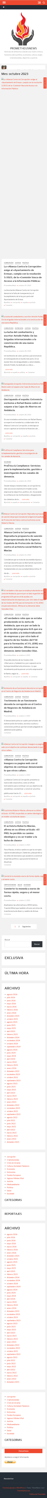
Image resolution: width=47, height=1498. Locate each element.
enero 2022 (11, 1139)
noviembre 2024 (13, 1040)
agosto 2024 (12, 1050)
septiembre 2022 (13, 1114)
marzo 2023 (12, 1096)
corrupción (8, 263)
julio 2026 (11, 997)
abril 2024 (11, 1059)
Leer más (9, 369)
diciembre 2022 (13, 1105)
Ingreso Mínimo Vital (15, 1178)
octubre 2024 (12, 1043)
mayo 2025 (11, 1028)
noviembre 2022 (13, 1108)
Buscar (7, 940)
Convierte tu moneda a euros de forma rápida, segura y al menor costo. (22, 892)
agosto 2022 (12, 1117)
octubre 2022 (12, 1111)
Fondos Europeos (14, 1175)
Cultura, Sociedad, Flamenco (18, 1166)
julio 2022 (11, 1120)
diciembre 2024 (13, 1037)
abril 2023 (11, 1093)
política (22, 372)
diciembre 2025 (13, 1016)
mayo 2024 (11, 1056)
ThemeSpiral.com (23, 1491)
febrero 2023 (12, 1099)
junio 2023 (11, 1087)
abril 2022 (11, 1130)
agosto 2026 (12, 994)
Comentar (8, 305)
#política (7, 302)
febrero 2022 (12, 1136)
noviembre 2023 (13, 1074)
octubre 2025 (12, 1019)
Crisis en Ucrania (13, 1163)
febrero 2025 (12, 1034)
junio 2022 (11, 1123)
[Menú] (3, 2)
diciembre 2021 (13, 1142)
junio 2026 (11, 1000)
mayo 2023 (11, 1090)
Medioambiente (13, 1184)
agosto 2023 (12, 1083)
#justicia (7, 372)
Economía (11, 1169)
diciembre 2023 (13, 1071)
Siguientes (26, 926)
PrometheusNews (23, 48)
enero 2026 (11, 1013)
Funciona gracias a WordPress (14, 1488)
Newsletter (9, 1479)
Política (25, 263)
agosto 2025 (12, 1022)
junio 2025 (11, 1025)
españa (25, 302)
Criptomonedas (10, 885)
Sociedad (7, 462)
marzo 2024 (12, 1062)
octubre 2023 (12, 1077)
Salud (20, 885)
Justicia (18, 263)
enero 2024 (11, 1068)
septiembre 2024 (13, 1046)
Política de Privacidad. (37, 1494)
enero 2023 (11, 1102)
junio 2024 (11, 1053)
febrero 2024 (12, 1065)
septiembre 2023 (13, 1080)
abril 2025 (11, 1031)
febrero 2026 (12, 1010)
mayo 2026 (11, 1003)
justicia (32, 302)
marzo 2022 (12, 1133)
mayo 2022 (11, 1126)
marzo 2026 (12, 1007)
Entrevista (19, 328)
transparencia (25, 502)
